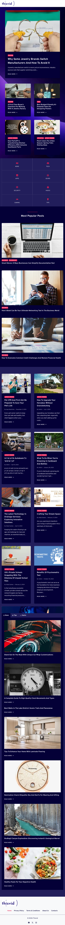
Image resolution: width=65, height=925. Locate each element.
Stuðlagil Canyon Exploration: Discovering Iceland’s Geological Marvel (32, 838)
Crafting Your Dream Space (49, 514)
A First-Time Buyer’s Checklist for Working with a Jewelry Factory (17, 107)
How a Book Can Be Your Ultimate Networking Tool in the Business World (30, 311)
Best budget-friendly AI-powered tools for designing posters (47, 107)
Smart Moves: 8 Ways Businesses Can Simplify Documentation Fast (28, 263)
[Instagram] (36, 922)
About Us (45, 911)
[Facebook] (28, 922)
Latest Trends (12, 138)
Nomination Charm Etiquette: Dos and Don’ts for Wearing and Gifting (31, 795)
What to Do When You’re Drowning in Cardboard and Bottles (47, 461)
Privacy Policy (19, 911)
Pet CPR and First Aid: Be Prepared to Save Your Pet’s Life (15, 403)
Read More (12, 74)
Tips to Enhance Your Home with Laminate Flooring (24, 752)
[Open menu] (61, 3)
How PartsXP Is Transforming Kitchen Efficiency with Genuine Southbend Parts (17, 144)
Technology (13, 260)
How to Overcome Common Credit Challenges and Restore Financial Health (31, 358)
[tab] (6, 615)
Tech (38, 101)
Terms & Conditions (33, 911)
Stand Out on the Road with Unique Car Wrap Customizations (28, 655)
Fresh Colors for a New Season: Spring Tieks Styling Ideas (46, 143)
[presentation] (32, 31)
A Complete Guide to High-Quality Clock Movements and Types (29, 698)
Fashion (10, 55)
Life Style (40, 138)
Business (5, 260)
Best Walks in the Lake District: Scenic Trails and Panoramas (28, 708)
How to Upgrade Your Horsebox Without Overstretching (46, 403)
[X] (32, 922)
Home (9, 911)
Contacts (54, 911)
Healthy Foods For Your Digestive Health (20, 882)
